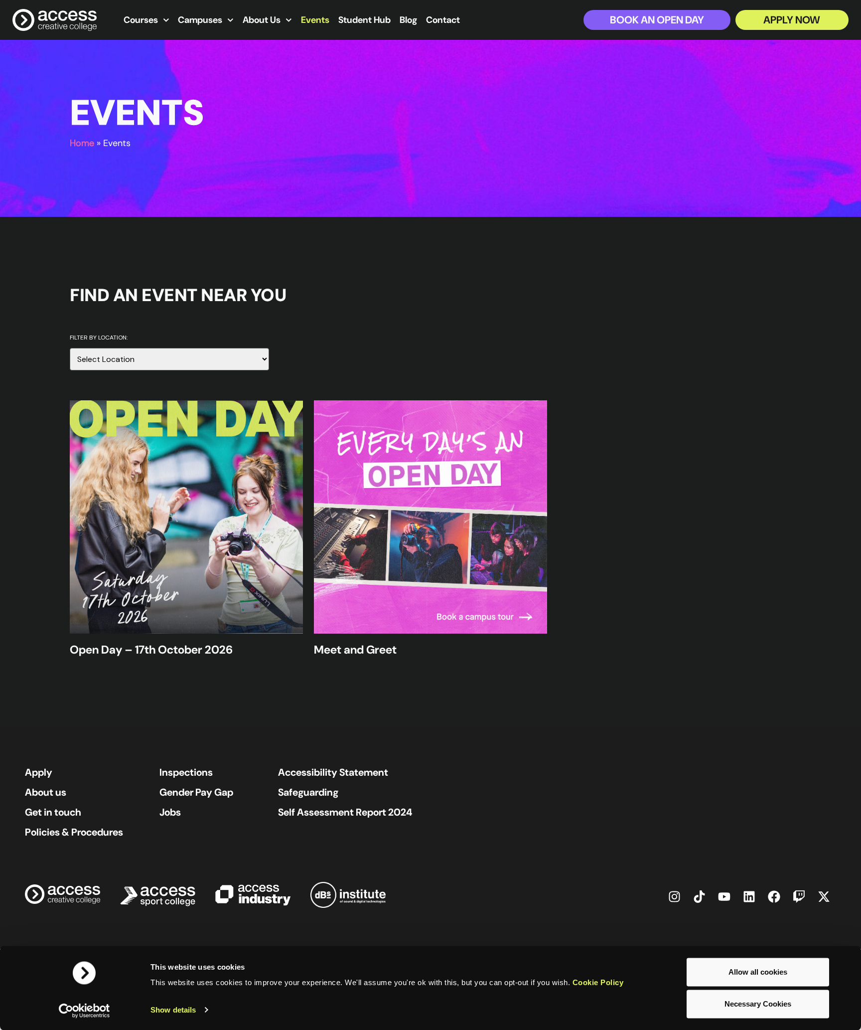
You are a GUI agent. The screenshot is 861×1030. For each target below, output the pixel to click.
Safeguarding (308, 792)
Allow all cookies (757, 972)
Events (315, 20)
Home (82, 143)
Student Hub (364, 20)
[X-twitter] (823, 896)
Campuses (200, 20)
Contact (443, 20)
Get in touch (53, 812)
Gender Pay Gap (196, 792)
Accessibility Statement (333, 772)
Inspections (186, 772)
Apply (38, 772)
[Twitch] (798, 896)
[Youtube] (724, 896)
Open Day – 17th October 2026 (151, 649)
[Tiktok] (699, 896)
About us (45, 792)
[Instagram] (674, 896)
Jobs (170, 812)
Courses (141, 20)
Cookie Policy (598, 982)
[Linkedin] (748, 896)
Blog (408, 20)
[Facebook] (773, 896)
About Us (262, 20)
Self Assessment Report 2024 (345, 812)
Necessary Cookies (757, 1004)
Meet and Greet (355, 649)
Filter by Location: (99, 338)
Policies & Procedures (74, 832)
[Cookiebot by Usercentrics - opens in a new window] (84, 1010)
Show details (173, 1010)
